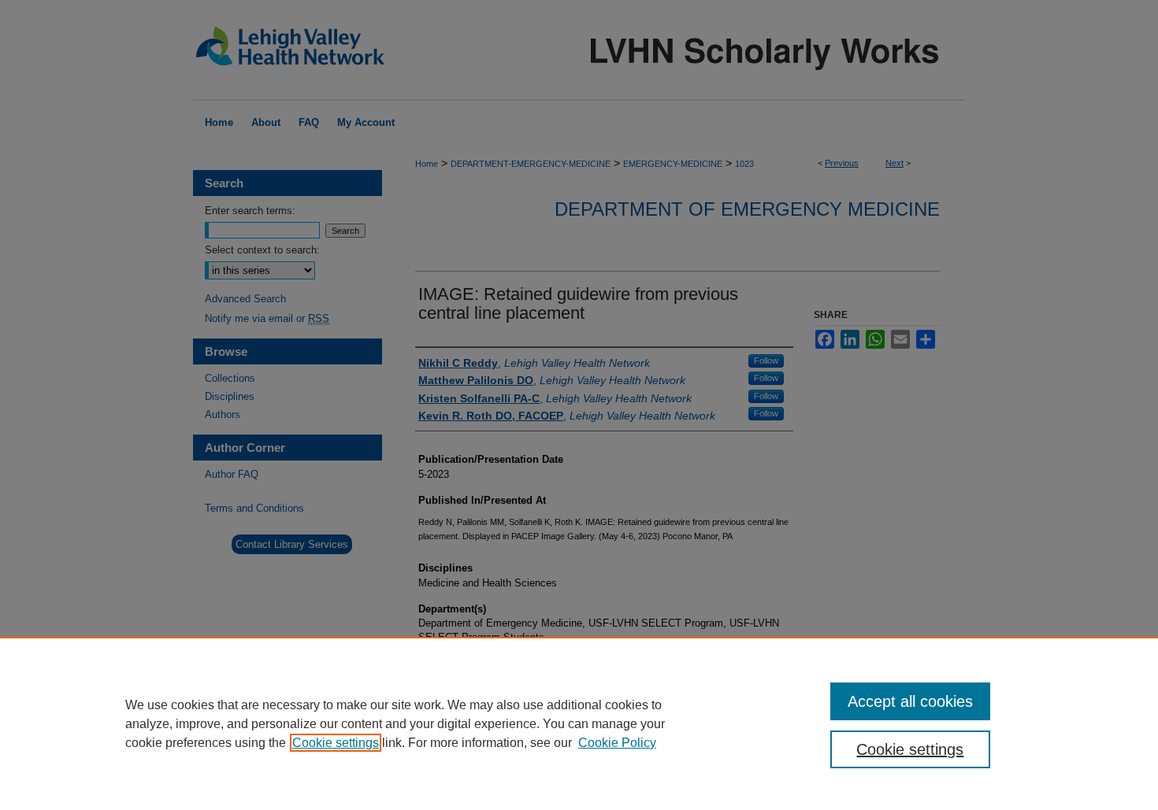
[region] (579, 723)
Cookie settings (335, 742)
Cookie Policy (617, 742)
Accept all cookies (910, 701)
